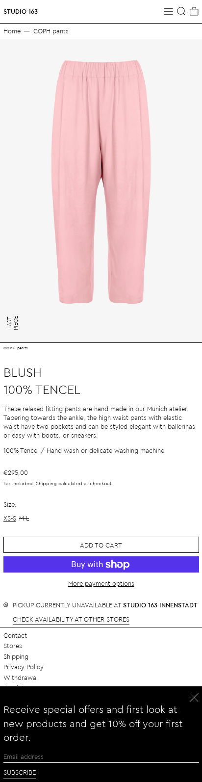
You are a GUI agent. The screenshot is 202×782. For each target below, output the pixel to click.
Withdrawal (20, 677)
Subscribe (19, 772)
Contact (15, 635)
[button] (181, 11)
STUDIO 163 (20, 11)
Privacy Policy (23, 666)
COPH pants (51, 30)
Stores (12, 645)
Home (12, 30)
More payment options (101, 583)
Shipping (46, 483)
